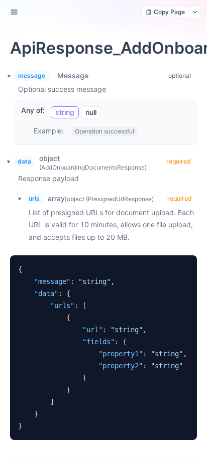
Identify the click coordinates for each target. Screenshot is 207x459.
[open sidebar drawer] (14, 12)
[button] (17, 199)
